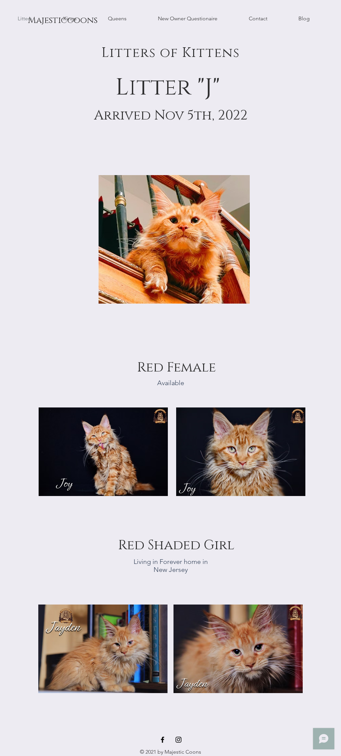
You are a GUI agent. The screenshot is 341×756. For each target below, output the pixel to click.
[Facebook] (163, 740)
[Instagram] (178, 740)
